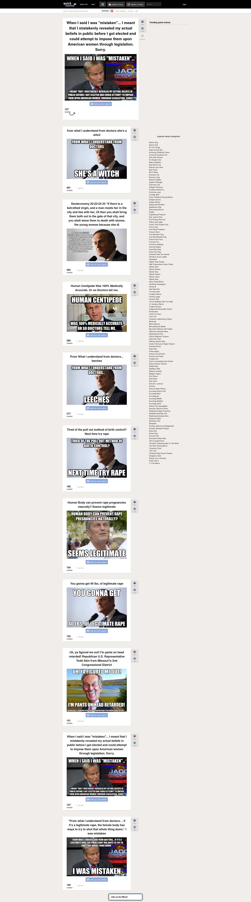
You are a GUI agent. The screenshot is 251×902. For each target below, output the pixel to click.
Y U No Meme (154, 463)
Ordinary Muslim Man (157, 341)
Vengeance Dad (155, 455)
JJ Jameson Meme (156, 304)
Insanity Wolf (154, 299)
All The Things (154, 147)
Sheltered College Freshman (159, 411)
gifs (136, 11)
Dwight (151, 212)
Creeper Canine (155, 199)
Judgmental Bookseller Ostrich (160, 309)
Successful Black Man (157, 438)
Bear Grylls (153, 169)
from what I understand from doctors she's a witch (97, 132)
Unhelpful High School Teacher (160, 453)
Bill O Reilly (153, 172)
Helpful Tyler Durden (156, 261)
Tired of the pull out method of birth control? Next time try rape (97, 431)
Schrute (152, 386)
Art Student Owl (155, 160)
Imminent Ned (154, 291)
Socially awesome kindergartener (161, 426)
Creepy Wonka (154, 202)
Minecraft (152, 321)
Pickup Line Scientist (157, 354)
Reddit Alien (153, 366)
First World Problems (157, 229)
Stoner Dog (153, 433)
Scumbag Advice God (157, 391)
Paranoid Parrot (155, 346)
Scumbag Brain (155, 393)
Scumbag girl (154, 396)
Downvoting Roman (156, 209)
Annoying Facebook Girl (158, 155)
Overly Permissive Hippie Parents (162, 344)
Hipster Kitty (153, 279)
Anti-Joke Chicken (156, 157)
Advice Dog (153, 142)
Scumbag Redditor (156, 401)
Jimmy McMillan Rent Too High (161, 301)
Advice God (153, 145)
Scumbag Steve (155, 403)
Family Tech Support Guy (158, 224)
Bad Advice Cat (155, 164)
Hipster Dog (153, 271)
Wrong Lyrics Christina (157, 458)
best (93, 4)
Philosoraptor (154, 351)
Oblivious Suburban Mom (158, 331)
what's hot (84, 4)
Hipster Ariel (153, 266)
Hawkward (153, 259)
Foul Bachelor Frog (156, 234)
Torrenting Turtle (155, 448)
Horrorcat (152, 286)
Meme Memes (154, 324)
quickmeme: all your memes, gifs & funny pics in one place (70, 4)
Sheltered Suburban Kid (158, 413)
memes (130, 11)
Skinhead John (154, 421)
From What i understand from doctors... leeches (96, 358)
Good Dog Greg (155, 249)
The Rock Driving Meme (158, 446)
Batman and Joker (156, 167)
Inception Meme (155, 294)
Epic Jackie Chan (155, 217)
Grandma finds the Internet (159, 254)
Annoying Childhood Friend (159, 152)
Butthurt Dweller (155, 179)
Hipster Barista (154, 269)
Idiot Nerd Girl (154, 289)
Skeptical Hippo (155, 418)
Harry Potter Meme (156, 281)
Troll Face (152, 450)
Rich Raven (153, 376)
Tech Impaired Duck (156, 441)
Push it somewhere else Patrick (161, 361)
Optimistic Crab (155, 339)
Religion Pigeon (155, 373)
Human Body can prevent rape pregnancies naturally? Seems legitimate (97, 504)
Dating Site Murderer (157, 204)
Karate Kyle (153, 311)
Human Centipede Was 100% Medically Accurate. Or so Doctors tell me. (97, 288)
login (184, 4)
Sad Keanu (153, 378)
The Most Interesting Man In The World (164, 443)
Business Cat (154, 174)
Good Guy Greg (155, 252)
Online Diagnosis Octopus (159, 336)
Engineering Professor (157, 214)
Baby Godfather (155, 162)
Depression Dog (155, 207)
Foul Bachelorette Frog (157, 237)
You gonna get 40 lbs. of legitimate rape (96, 583)
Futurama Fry (154, 242)
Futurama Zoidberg (156, 244)
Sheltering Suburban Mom (159, 416)
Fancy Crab (153, 227)
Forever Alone (154, 232)
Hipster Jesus (154, 276)
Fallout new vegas (156, 222)
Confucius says (155, 192)
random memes (102, 4)
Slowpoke (152, 423)
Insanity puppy (154, 296)
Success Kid (154, 436)
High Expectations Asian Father (161, 264)
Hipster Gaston (154, 274)
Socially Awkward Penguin (159, 428)
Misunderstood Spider (157, 326)
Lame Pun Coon (155, 314)
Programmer (153, 358)
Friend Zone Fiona (156, 239)
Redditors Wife (154, 368)
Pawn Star (153, 349)
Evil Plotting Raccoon (157, 219)
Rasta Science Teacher (158, 363)
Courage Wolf (154, 194)
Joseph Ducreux (155, 306)
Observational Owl (156, 334)
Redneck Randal (155, 371)
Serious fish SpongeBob (158, 406)
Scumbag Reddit (155, 398)
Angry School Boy (156, 150)
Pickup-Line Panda (156, 356)
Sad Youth (153, 381)
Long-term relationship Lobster (160, 319)
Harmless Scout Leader (158, 257)
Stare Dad (153, 431)
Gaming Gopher (155, 247)
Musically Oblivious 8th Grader (160, 329)
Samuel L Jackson (156, 383)
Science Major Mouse (157, 388)
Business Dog (154, 177)
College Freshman (156, 187)
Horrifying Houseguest (157, 284)
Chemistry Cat (154, 184)
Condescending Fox (156, 189)
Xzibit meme (154, 460)
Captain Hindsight (155, 182)
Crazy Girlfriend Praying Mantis (161, 197)
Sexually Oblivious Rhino (158, 408)
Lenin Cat (152, 316)
